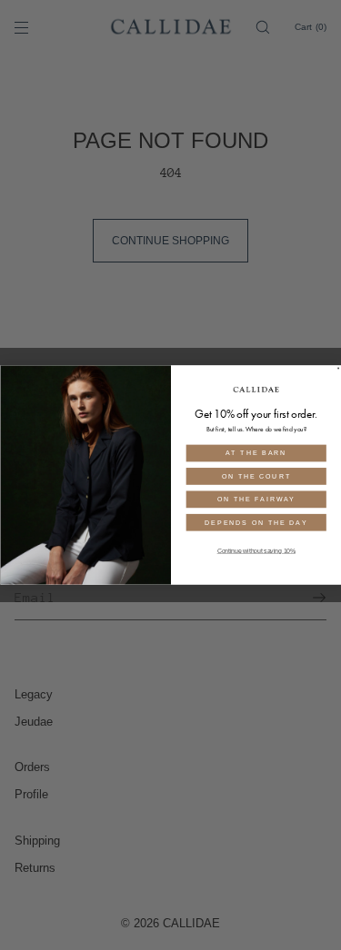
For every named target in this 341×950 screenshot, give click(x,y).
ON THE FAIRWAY (255, 499)
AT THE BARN (256, 453)
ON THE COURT (255, 476)
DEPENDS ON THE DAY (256, 523)
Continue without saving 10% (255, 551)
